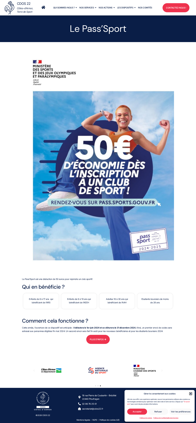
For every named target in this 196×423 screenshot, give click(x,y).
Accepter (137, 411)
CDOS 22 (23, 4)
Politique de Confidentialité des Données (165, 418)
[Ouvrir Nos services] (96, 8)
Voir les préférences (181, 411)
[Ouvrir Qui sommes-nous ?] (76, 8)
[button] (190, 393)
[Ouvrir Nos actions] (114, 8)
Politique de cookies (146, 418)
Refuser (158, 411)
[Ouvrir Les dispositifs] (135, 8)
